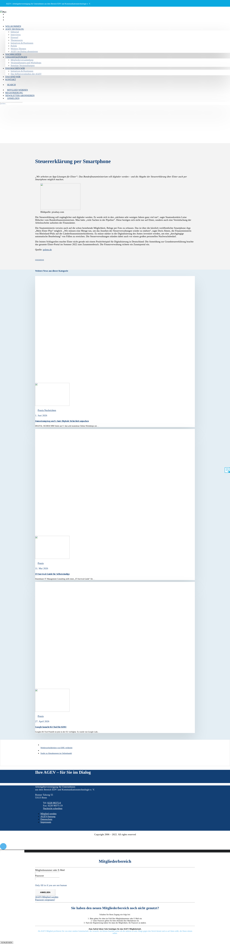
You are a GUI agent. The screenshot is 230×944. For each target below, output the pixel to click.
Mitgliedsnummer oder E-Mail (50, 870)
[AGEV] (115, 14)
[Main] (41, 750)
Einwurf (14, 37)
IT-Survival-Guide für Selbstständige (52, 574)
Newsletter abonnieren (15, 17)
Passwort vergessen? (45, 899)
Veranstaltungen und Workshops (26, 62)
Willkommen (13, 26)
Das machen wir (15, 68)
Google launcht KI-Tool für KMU (51, 727)
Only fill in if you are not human (51, 885)
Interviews (16, 34)
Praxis (41, 410)
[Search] (1, 21)
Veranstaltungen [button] (16, 57)
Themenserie (17, 40)
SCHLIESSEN (6, 943)
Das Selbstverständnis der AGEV (26, 74)
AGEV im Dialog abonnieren (24, 51)
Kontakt (10, 79)
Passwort (39, 875)
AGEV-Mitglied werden (46, 897)
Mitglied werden (14, 12)
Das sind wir (12, 76)
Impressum (45, 822)
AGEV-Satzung (47, 816)
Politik (14, 46)
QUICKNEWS (39, 260)
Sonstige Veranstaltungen (23, 65)
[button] (11, 84)
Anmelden (11, 20)
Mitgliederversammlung (22, 60)
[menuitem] (117, 26)
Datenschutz (46, 819)
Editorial (15, 32)
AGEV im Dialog (14, 29)
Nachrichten (13, 54)
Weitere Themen (18, 48)
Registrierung (11, 14)
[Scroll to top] (3, 846)
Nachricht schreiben (52, 808)
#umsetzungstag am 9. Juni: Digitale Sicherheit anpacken (62, 421)
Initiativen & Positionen (22, 43)
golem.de (47, 249)
